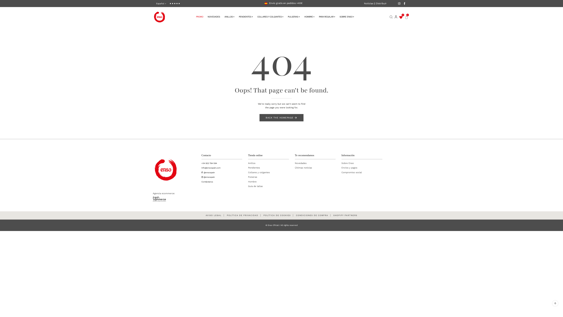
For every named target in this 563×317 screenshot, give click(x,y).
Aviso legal (214, 215)
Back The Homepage (280, 117)
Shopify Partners (345, 215)
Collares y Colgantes (269, 16)
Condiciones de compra (312, 215)
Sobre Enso (346, 16)
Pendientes (245, 16)
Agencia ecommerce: (164, 193)
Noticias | (369, 3)
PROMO (199, 16)
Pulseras (293, 16)
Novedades (214, 16)
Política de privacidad (242, 215)
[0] (400, 17)
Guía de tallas (255, 186)
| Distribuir (381, 3)
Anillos (228, 16)
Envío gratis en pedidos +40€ (285, 3)
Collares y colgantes (259, 172)
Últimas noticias (303, 167)
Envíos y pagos (349, 167)
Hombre (308, 16)
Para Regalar (326, 16)
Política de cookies (277, 215)
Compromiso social (351, 172)
